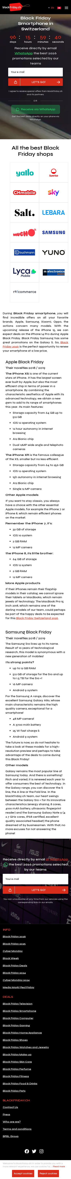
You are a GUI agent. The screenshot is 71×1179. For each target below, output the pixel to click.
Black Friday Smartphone (19, 1011)
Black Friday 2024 (14, 972)
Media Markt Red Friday (18, 987)
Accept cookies (23, 1173)
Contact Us (10, 1107)
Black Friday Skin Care (17, 1061)
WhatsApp (24, 53)
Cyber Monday (13, 951)
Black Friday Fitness (16, 1076)
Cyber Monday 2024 (16, 980)
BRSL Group (11, 1136)
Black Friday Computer (18, 1018)
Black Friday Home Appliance (22, 1032)
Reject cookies (48, 1173)
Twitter (34, 1151)
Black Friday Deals (15, 965)
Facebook (27, 1151)
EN (52, 8)
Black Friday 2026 (14, 936)
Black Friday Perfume (17, 1069)
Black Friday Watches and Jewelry (26, 1047)
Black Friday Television (17, 1003)
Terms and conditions (17, 1129)
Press (6, 1114)
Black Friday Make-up (17, 1054)
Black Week (11, 958)
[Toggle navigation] (66, 9)
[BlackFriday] (16, 7)
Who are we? (12, 1121)
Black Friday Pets (14, 1090)
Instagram (41, 1151)
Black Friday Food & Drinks (20, 1083)
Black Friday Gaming (16, 1025)
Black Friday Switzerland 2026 (37, 618)
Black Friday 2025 (14, 943)
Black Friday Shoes (15, 1040)
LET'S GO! (39, 82)
